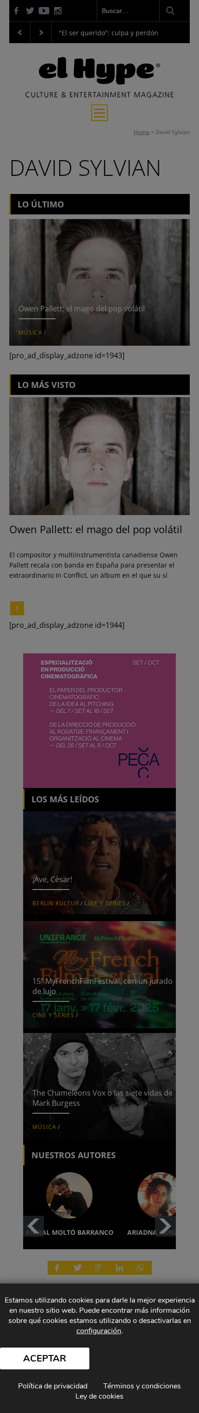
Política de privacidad (52, 1386)
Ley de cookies (99, 1396)
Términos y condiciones (142, 1386)
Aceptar (44, 1358)
